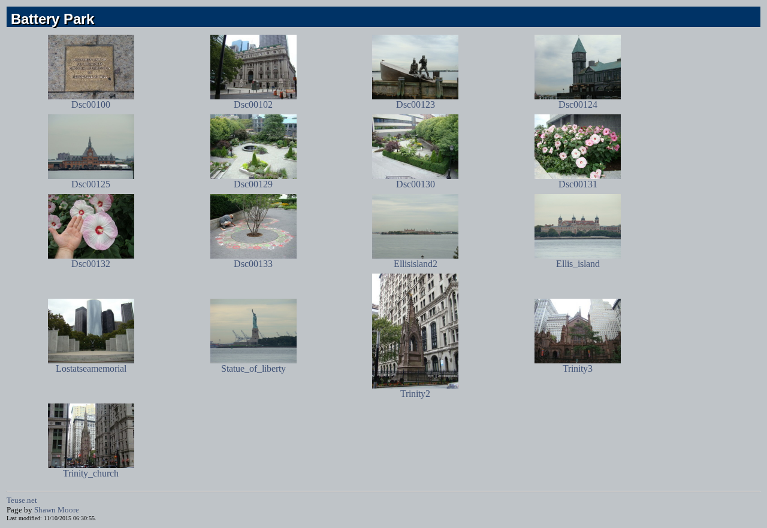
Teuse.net (22, 500)
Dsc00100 (90, 104)
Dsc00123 (415, 104)
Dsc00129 (253, 184)
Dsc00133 (253, 264)
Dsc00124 (577, 104)
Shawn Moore (56, 509)
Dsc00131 (577, 184)
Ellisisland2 (415, 264)
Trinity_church (91, 473)
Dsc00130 (415, 184)
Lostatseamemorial (91, 368)
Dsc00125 (90, 184)
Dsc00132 (90, 264)
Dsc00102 (253, 104)
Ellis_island (578, 264)
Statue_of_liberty (253, 368)
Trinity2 (415, 394)
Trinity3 (578, 368)
